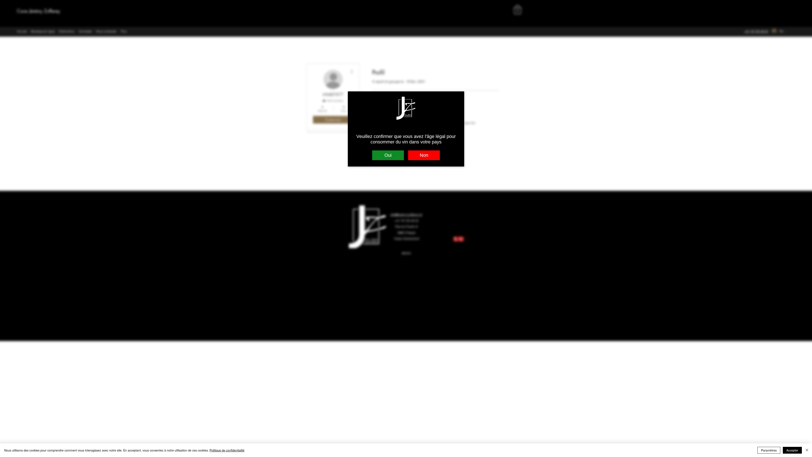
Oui (388, 155)
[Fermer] (806, 450)
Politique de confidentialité (227, 450)
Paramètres (769, 450)
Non (424, 155)
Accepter (792, 450)
